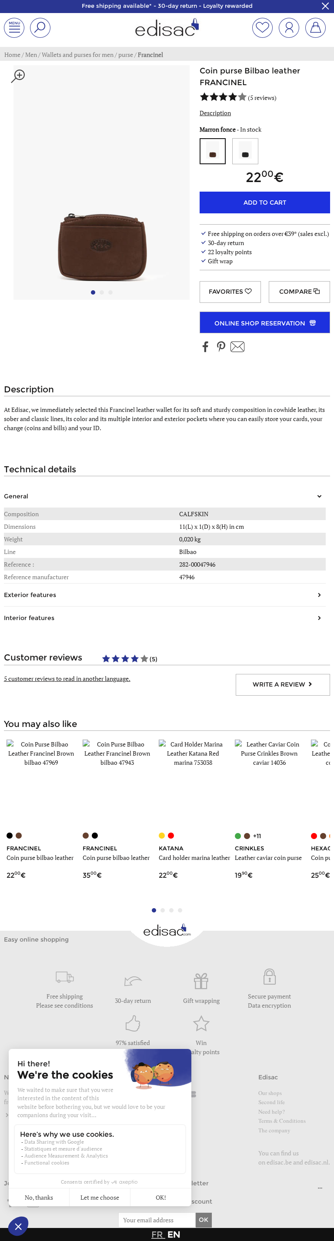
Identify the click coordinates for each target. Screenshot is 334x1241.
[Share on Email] (237, 347)
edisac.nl (316, 1162)
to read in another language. (67, 678)
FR (158, 1234)
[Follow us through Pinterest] (221, 347)
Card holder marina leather (194, 857)
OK (203, 1220)
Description (215, 113)
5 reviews (262, 97)
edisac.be (279, 1162)
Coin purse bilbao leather (40, 857)
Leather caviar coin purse (268, 857)
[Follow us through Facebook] (206, 347)
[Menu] (320, 1190)
